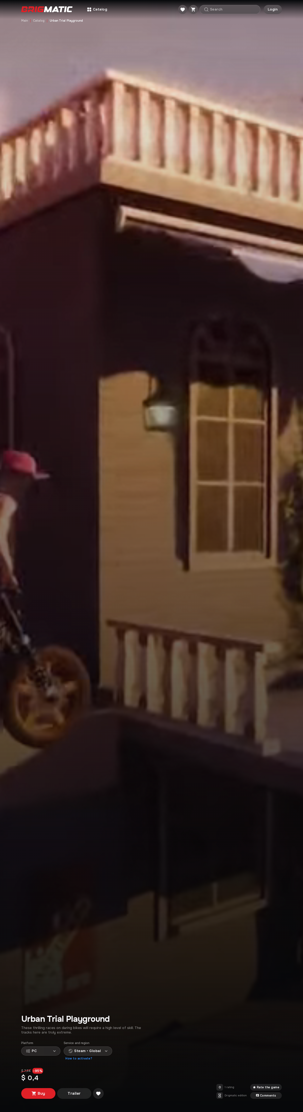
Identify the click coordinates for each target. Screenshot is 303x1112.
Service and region (76, 1043)
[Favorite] (182, 9)
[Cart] (193, 9)
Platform (27, 1043)
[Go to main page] (47, 9)
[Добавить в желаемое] (98, 1093)
